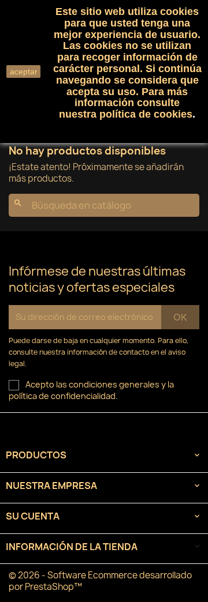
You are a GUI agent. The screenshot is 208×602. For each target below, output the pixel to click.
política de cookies (145, 114)
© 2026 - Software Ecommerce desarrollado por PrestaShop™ (100, 581)
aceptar (24, 71)
